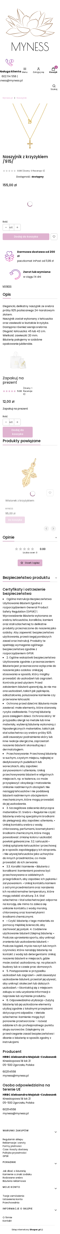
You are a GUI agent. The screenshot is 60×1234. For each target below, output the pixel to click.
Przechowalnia (11, 1202)
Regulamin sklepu (13, 1139)
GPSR (5, 1156)
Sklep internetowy (26, 1229)
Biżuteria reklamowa (14, 1181)
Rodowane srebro (13, 1177)
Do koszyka (15, 520)
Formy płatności (12, 1146)
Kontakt (7, 1220)
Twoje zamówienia (13, 1196)
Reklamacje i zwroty (14, 1142)
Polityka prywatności (14, 1152)
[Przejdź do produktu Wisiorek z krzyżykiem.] (30, 472)
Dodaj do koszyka (26, 237)
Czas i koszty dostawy (15, 1149)
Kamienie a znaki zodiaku (17, 1174)
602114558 (9, 1072)
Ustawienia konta (12, 1199)
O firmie (7, 1217)
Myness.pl (8, 97)
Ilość (5, 221)
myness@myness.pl (16, 1076)
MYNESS (7, 286)
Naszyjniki (22, 97)
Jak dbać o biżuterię (14, 1171)
